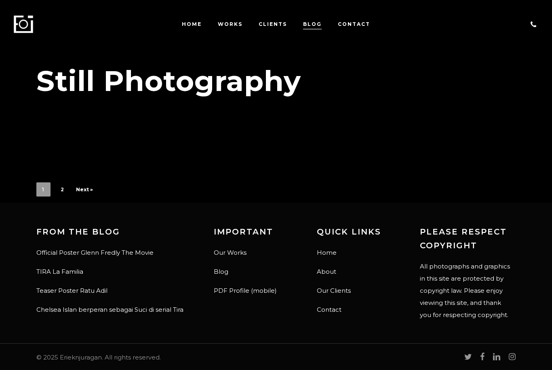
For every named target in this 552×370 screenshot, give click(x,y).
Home (327, 252)
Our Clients (334, 290)
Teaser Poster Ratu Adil (71, 290)
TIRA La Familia (59, 271)
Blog (221, 271)
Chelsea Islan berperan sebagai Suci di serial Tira (109, 309)
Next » (84, 189)
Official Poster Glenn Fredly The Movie (95, 252)
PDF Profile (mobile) (245, 290)
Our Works (230, 252)
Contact (329, 309)
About (326, 271)
